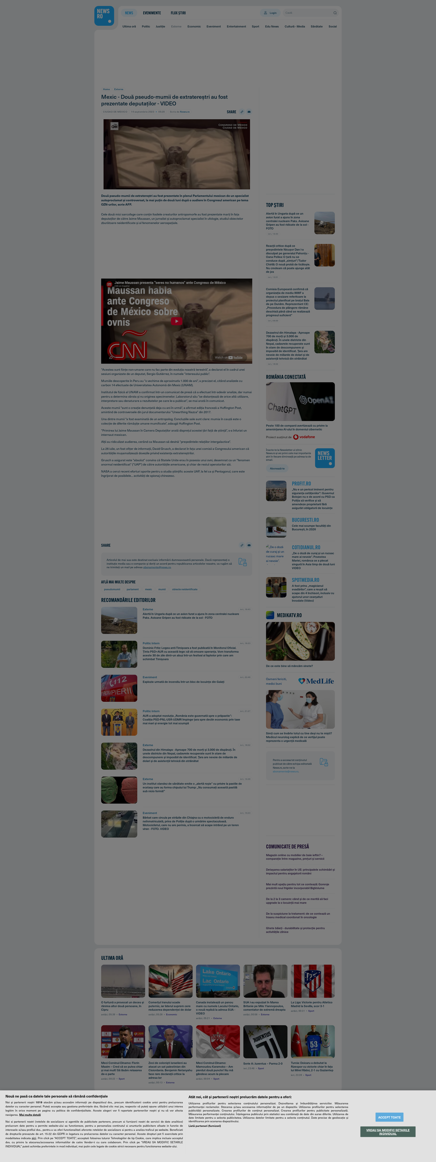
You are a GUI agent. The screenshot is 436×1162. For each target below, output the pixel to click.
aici (34, 1138)
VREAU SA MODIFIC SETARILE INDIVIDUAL (388, 1132)
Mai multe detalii (30, 1114)
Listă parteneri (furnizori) (205, 1126)
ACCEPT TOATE (389, 1117)
